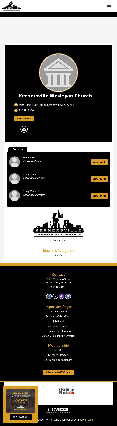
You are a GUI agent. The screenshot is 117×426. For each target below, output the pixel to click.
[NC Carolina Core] (66, 391)
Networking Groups (59, 326)
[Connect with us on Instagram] (61, 296)
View (99, 162)
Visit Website (24, 118)
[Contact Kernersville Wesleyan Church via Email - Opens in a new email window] (24, 129)
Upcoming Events (58, 311)
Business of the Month (58, 316)
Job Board (58, 321)
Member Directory (58, 355)
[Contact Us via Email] (68, 296)
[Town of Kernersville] (57, 391)
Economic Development (58, 331)
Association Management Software (58, 412)
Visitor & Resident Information (59, 335)
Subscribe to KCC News (58, 372)
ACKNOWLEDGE (21, 417)
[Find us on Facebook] (49, 296)
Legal (90, 419)
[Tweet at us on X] (55, 296)
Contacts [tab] (18, 149)
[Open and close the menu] (67, 6)
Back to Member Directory (19, 41)
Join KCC (58, 350)
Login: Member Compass (58, 359)
